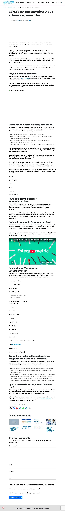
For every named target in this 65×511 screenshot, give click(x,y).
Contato (57, 2)
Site (10, 478)
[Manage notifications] (3, 508)
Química (10, 7)
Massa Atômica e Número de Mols (38, 427)
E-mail (11, 471)
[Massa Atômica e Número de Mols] (38, 422)
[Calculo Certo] (8, 3)
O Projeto (22, 2)
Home (17, 2)
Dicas (42, 2)
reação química (24, 78)
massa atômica (46, 398)
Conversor (47, 2)
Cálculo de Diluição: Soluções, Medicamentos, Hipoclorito (50, 429)
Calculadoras (30, 2)
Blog (53, 2)
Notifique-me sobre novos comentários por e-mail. (25, 489)
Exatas (37, 2)
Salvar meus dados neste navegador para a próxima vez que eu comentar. (32, 484)
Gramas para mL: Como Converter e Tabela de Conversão (14, 429)
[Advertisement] (32, 33)
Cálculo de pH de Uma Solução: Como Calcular (26, 427)
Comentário (13, 446)
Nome (11, 464)
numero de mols (16, 344)
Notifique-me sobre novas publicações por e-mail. (25, 493)
